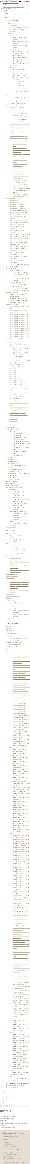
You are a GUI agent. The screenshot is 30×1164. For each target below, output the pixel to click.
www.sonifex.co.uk (10, 1087)
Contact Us (8, 1142)
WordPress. (24, 1162)
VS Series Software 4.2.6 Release (7, 1127)
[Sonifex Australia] (4, 8)
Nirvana (18, 1162)
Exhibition (2, 1106)
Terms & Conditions (11, 1146)
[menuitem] (4, 11)
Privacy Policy (9, 1144)
